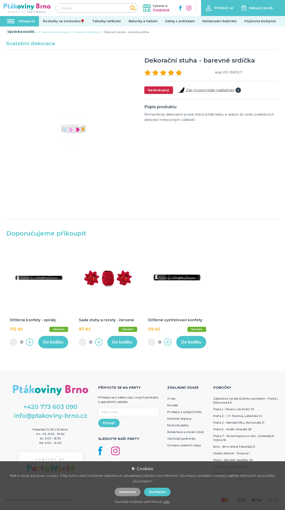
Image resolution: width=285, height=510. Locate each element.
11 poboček (161, 10)
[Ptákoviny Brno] (27, 8)
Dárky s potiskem (180, 21)
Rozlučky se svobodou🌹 (63, 21)
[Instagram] (189, 8)
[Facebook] (180, 8)
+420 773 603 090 (50, 406)
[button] (219, 8)
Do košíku (53, 342)
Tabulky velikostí (106, 21)
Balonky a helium (143, 21)
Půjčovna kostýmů (260, 21)
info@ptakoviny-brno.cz (50, 415)
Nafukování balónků (219, 21)
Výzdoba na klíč (21, 32)
